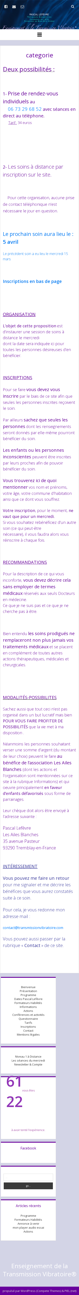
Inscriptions (28, 1027)
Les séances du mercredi (28, 1060)
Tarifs (28, 1023)
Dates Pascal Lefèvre (28, 999)
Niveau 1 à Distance (28, 1056)
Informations (28, 1007)
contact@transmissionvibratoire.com (33, 927)
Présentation (28, 991)
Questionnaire (28, 1019)
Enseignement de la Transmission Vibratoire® (39, 1270)
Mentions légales (28, 1034)
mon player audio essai (28, 1227)
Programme (28, 995)
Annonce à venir (28, 1224)
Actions (28, 1011)
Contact (28, 1031)
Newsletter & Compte (28, 1064)
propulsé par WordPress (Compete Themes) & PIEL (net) (39, 1291)
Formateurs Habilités (28, 1003)
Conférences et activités (28, 1015)
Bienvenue (28, 987)
